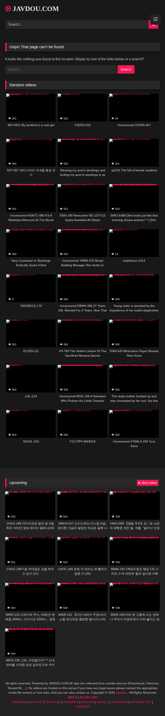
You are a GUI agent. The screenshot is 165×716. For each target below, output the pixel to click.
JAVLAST (37, 702)
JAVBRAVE (82, 706)
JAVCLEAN (53, 702)
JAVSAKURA (119, 702)
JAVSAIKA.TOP (140, 702)
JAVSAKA (87, 702)
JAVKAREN (71, 702)
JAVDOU (102, 702)
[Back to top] (151, 703)
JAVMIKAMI (20, 702)
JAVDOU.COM (35, 8)
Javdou (121, 692)
